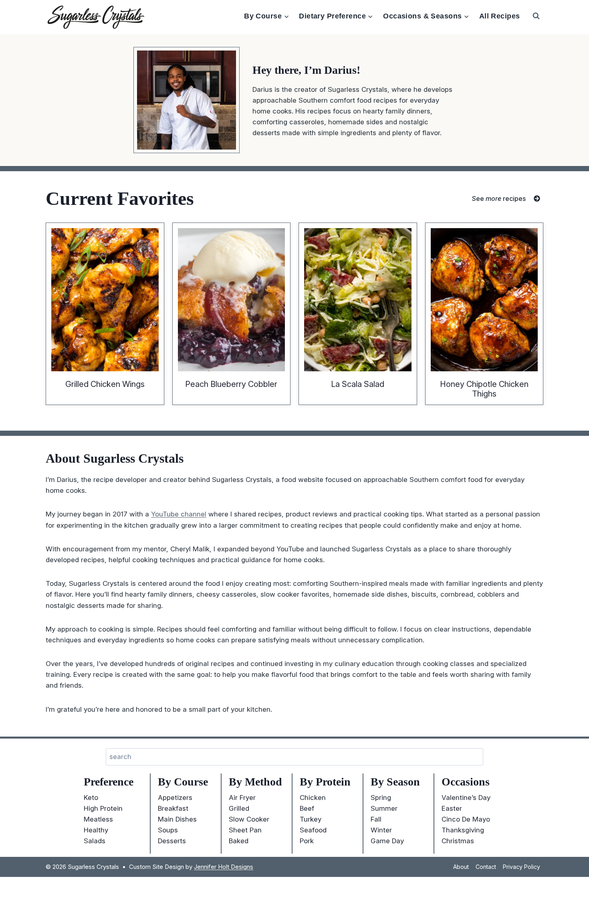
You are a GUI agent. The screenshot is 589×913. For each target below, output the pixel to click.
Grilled (239, 808)
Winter (381, 830)
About (461, 866)
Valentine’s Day (466, 798)
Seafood (313, 830)
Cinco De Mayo (466, 819)
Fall (376, 819)
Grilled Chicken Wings (105, 384)
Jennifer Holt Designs (223, 866)
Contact (486, 866)
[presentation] (105, 299)
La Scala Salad (357, 384)
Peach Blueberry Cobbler (231, 384)
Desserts (172, 841)
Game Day (387, 841)
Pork (307, 841)
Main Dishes (177, 819)
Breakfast (173, 808)
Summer (384, 808)
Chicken (313, 798)
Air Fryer (242, 798)
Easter (452, 808)
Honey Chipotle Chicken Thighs (484, 389)
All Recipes (499, 16)
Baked (238, 841)
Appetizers (175, 798)
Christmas (458, 841)
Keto (91, 798)
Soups (168, 830)
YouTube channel (178, 514)
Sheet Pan (245, 830)
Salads (94, 841)
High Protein (103, 808)
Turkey (310, 819)
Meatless (98, 819)
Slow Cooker (249, 819)
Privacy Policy (521, 866)
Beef (307, 808)
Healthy (96, 830)
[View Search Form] (536, 16)
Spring (381, 798)
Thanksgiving (463, 830)
